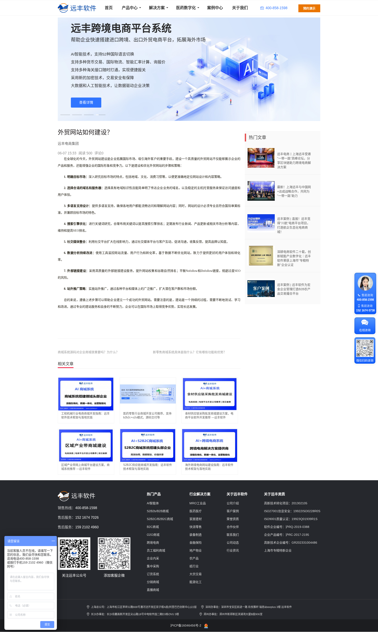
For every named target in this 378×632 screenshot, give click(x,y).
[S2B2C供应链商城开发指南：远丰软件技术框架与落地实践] (148, 445)
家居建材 (195, 519)
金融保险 (195, 542)
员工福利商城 (156, 550)
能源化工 (195, 582)
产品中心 (130, 8)
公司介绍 (233, 503)
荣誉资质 (233, 519)
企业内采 (153, 558)
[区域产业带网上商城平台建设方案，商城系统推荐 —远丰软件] (86, 445)
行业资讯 (233, 550)
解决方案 (157, 8)
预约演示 (309, 8)
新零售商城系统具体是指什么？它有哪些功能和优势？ (189, 352)
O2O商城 (153, 534)
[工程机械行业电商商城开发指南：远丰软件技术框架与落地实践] (86, 393)
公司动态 (233, 542)
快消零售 (195, 527)
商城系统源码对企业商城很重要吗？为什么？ (88, 352)
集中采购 (153, 566)
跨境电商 (153, 542)
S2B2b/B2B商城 (158, 511)
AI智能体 (153, 503)
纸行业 (194, 566)
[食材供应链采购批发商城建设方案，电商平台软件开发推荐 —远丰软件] (210, 393)
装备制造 (195, 534)
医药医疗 (195, 511)
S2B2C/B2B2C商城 (160, 519)
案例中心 (215, 8)
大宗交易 (195, 574)
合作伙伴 (233, 527)
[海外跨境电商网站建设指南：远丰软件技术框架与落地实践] (210, 445)
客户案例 (233, 511)
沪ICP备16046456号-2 (185, 625)
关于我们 (240, 8)
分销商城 (153, 582)
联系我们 (233, 534)
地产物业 (195, 550)
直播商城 (153, 590)
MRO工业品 (197, 503)
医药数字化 (186, 8)
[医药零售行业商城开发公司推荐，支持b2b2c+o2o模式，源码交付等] (148, 393)
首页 (109, 8)
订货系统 (153, 574)
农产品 (194, 558)
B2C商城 (153, 527)
